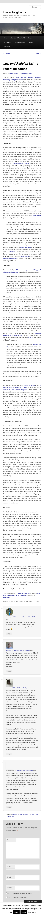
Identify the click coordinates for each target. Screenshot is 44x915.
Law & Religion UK (14, 12)
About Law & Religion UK (17, 38)
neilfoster (8, 650)
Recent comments (20, 42)
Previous (6, 53)
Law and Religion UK (24, 593)
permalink (6, 597)
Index (30, 38)
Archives (30, 42)
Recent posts (7, 42)
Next (38, 53)
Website (9, 888)
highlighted (37, 215)
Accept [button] (16, 912)
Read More (31, 912)
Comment (11, 840)
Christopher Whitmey (12, 617)
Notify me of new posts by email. (17, 897)
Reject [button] (24, 912)
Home (5, 38)
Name (10, 866)
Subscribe (7, 46)
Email (10, 877)
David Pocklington (26, 73)
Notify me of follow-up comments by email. (20, 893)
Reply (9, 633)
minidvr (8, 688)
